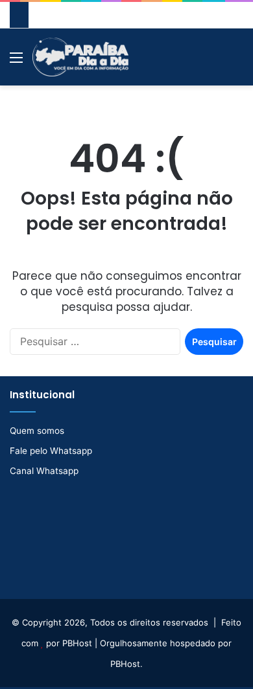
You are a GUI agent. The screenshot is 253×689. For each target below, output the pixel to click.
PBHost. (126, 664)
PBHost (77, 643)
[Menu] (16, 61)
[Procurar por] (236, 61)
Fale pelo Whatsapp (51, 451)
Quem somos (37, 430)
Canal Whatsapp (44, 471)
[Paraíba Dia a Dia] (80, 57)
